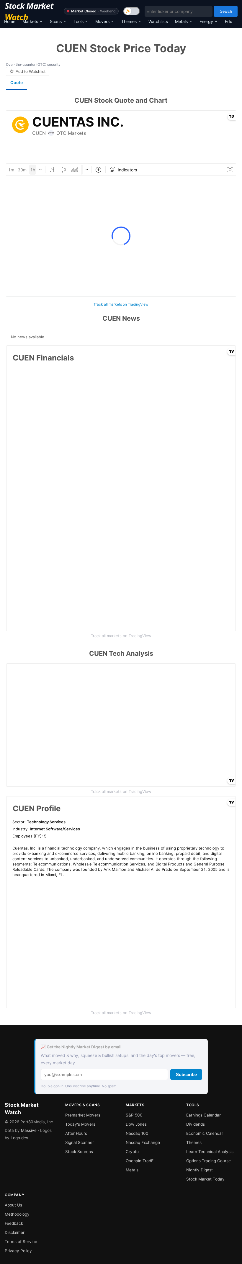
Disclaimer (14, 1232)
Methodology (17, 1214)
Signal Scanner (79, 1142)
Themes (129, 21)
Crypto (132, 1151)
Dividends (195, 1124)
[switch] (131, 11)
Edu (228, 21)
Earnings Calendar (203, 1115)
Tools (78, 21)
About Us (13, 1205)
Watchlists (158, 21)
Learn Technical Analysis (209, 1151)
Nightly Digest (199, 1170)
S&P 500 (134, 1115)
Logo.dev (19, 1137)
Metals (181, 21)
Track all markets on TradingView (121, 304)
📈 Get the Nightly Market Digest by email (81, 1047)
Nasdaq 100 (137, 1133)
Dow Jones (136, 1124)
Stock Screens (79, 1151)
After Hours (76, 1133)
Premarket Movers (82, 1115)
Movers (102, 21)
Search (226, 11)
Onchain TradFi (140, 1160)
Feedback (14, 1223)
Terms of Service (21, 1241)
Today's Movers (80, 1124)
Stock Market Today (205, 1179)
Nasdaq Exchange (143, 1142)
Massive (29, 1130)
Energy (206, 21)
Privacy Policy (18, 1250)
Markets (30, 21)
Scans (56, 21)
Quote (16, 82)
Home (9, 21)
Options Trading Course (208, 1160)
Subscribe (186, 1074)
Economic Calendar (204, 1133)
